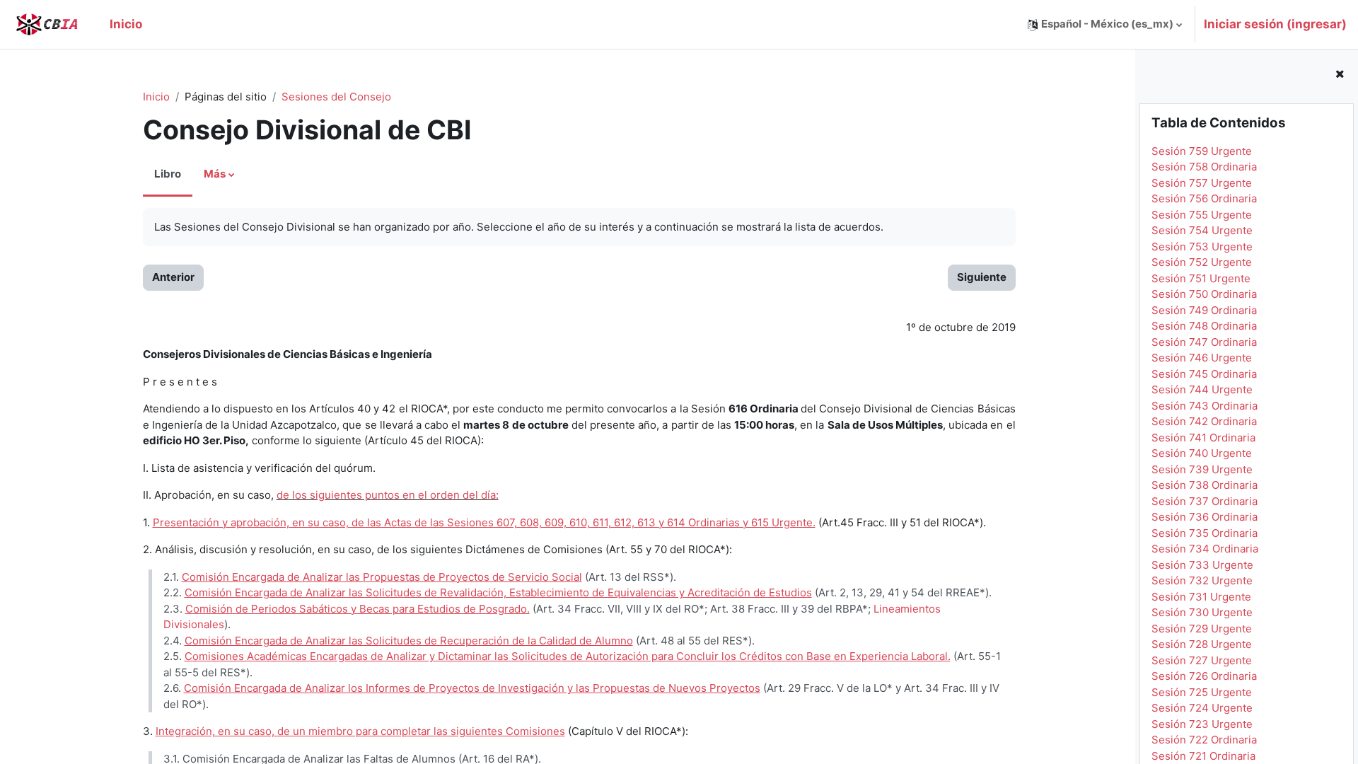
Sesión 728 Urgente (1201, 644)
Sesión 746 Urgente (1201, 357)
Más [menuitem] (215, 173)
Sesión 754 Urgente (1202, 230)
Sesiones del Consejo (336, 96)
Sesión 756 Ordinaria (1204, 198)
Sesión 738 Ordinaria (1204, 485)
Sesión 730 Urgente (1202, 612)
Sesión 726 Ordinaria (1204, 676)
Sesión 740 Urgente (1201, 453)
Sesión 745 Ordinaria (1204, 374)
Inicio (156, 96)
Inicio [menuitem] (126, 24)
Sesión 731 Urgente (1201, 596)
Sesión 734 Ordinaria (1204, 548)
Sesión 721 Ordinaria (1203, 756)
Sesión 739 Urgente (1202, 469)
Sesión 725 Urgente (1201, 692)
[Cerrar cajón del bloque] (1339, 75)
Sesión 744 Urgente (1202, 389)
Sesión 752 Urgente (1201, 262)
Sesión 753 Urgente (1202, 246)
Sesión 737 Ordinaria (1204, 501)
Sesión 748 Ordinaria (1204, 325)
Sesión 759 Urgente (1201, 151)
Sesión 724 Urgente (1202, 707)
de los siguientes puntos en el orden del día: (388, 495)
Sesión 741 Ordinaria (1203, 437)
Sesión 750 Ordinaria (1204, 294)
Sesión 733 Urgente (1202, 565)
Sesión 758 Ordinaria (1204, 166)
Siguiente (981, 277)
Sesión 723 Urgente (1202, 724)
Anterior (173, 277)
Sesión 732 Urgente (1202, 580)
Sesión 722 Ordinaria (1204, 739)
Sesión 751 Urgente (1200, 278)
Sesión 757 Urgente (1201, 183)
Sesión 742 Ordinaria (1204, 421)
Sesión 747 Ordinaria (1204, 342)
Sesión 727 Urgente (1201, 660)
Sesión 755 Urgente (1201, 214)
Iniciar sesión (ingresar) (1275, 24)
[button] (1105, 24)
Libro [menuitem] (167, 173)
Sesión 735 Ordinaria (1204, 533)
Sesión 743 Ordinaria (1204, 405)
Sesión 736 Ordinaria (1204, 516)
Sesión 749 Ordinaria (1204, 310)
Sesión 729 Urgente (1201, 628)
